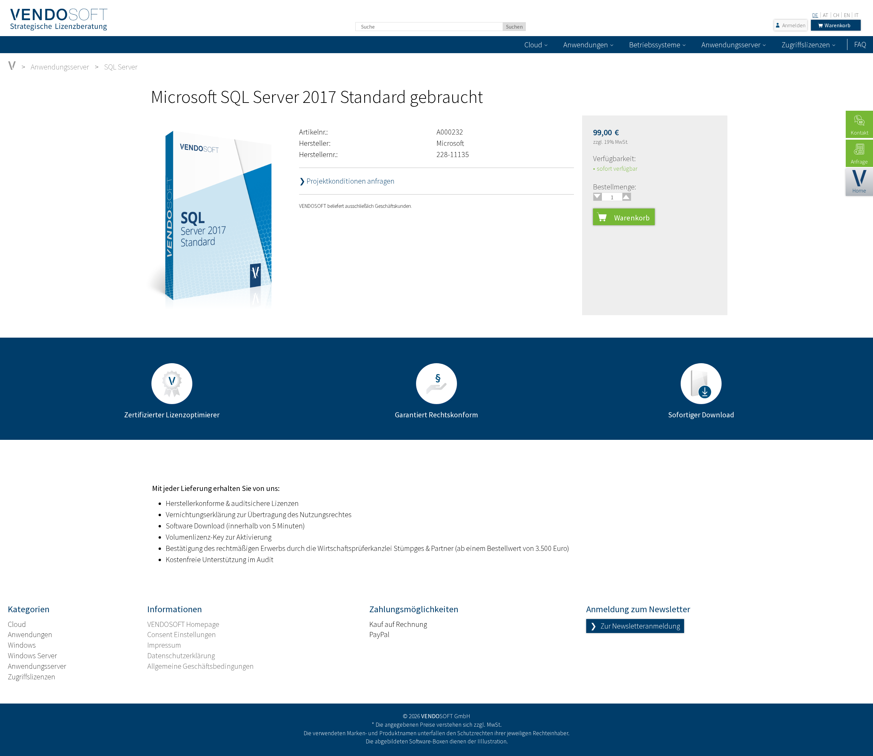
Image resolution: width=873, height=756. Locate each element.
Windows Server (32, 655)
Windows (22, 645)
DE (815, 15)
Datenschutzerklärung (181, 655)
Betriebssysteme (654, 45)
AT (825, 15)
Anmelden (793, 25)
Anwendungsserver (730, 45)
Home (859, 190)
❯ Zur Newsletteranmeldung (635, 626)
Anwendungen (585, 45)
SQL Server (120, 67)
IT (857, 15)
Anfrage (859, 161)
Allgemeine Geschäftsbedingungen (200, 666)
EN (847, 15)
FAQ (860, 44)
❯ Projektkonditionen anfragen (347, 181)
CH (836, 15)
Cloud (533, 45)
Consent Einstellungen (181, 634)
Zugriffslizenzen (806, 45)
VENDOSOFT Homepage (183, 624)
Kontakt (859, 132)
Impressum (164, 645)
